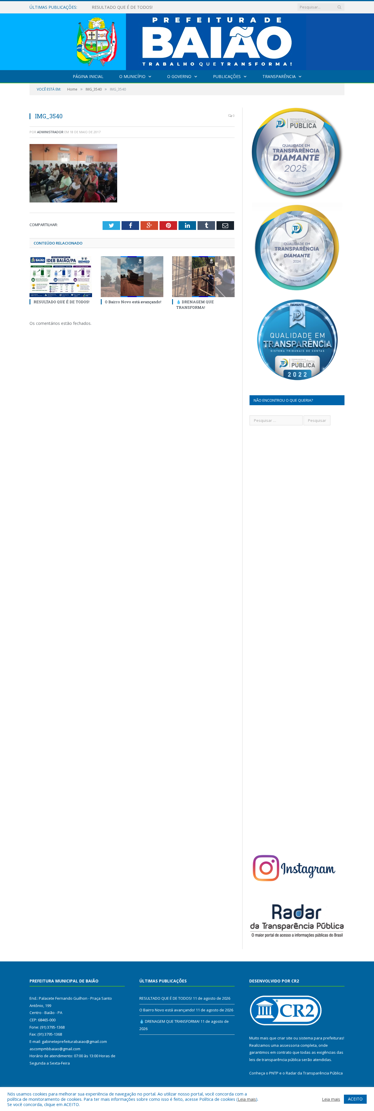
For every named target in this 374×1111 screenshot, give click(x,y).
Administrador (50, 132)
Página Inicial (88, 76)
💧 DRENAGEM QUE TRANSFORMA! (195, 304)
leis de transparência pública (275, 1059)
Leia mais (247, 1099)
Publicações (227, 76)
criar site (284, 1038)
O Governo (179, 76)
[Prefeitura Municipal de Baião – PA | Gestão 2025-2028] (187, 40)
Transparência (279, 76)
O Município (132, 76)
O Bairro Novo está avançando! (122, 7)
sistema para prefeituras (321, 1038)
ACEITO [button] (355, 1099)
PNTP (273, 1073)
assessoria (289, 1045)
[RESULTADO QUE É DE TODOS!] (61, 276)
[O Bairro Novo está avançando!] (132, 276)
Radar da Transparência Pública (314, 1073)
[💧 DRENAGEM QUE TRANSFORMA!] (203, 276)
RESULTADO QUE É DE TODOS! (61, 301)
